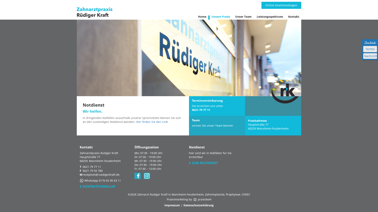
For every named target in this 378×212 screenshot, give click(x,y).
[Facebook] (137, 176)
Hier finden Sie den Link (151, 122)
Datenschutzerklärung (198, 205)
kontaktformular (99, 186)
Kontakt (293, 16)
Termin (370, 49)
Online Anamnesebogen (281, 5)
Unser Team (243, 16)
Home (202, 16)
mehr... (217, 125)
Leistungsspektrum (270, 16)
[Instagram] (147, 176)
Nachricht (370, 56)
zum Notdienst (205, 163)
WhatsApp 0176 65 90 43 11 (102, 180)
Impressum (172, 205)
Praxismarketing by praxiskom (189, 199)
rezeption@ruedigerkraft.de (101, 174)
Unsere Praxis (220, 16)
